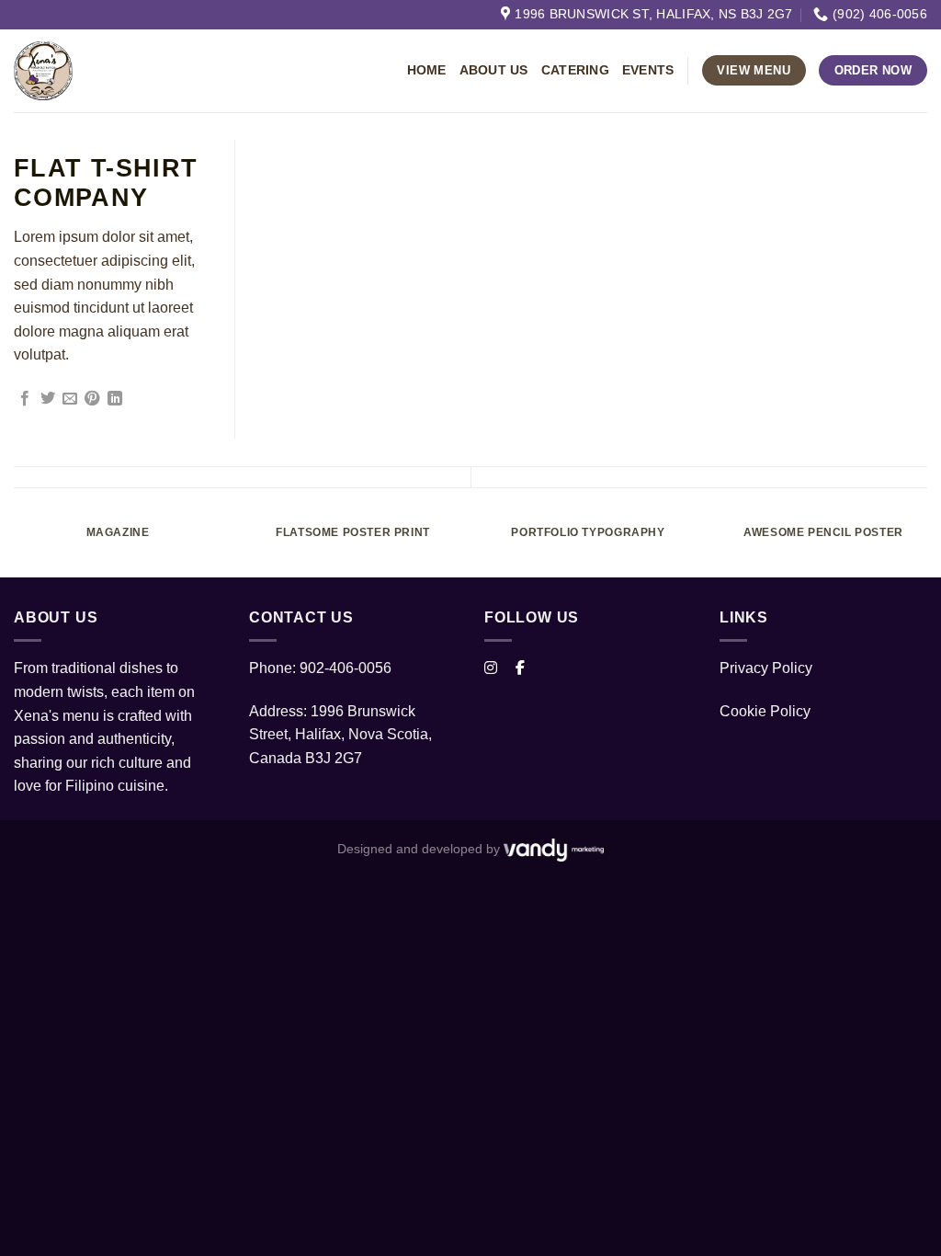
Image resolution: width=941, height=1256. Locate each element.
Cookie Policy (765, 711)
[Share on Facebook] (24, 399)
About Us (493, 70)
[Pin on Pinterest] (92, 399)
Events (648, 70)
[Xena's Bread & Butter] (173, 70)
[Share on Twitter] (47, 399)
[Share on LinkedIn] (115, 399)
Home (427, 70)
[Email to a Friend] (69, 399)
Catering (575, 70)
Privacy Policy (766, 668)
